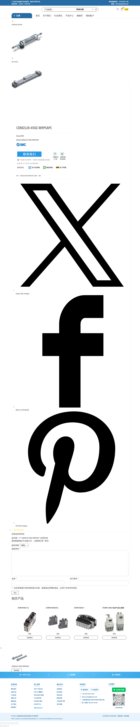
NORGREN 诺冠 (39, 695)
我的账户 (90, 15)
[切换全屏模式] (7, 723)
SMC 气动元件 (38, 689)
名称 (14, 578)
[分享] (11, 723)
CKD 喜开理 (37, 698)
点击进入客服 (120, 690)
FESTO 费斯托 (38, 692)
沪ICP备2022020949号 (110, 716)
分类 (18, 15)
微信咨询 (85, 689)
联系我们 (13, 707)
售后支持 (59, 695)
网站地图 (126, 716)
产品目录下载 (61, 701)
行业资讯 (58, 15)
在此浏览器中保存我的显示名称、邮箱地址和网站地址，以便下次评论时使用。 (46, 588)
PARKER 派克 (38, 701)
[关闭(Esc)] (16, 723)
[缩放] (2, 723)
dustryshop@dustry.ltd (89, 697)
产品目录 (13, 695)
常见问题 (59, 704)
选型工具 (13, 698)
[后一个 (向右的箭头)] (7, 726)
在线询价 (59, 689)
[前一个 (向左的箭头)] (2, 726)
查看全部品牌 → (38, 708)
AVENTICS (37, 704)
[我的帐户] (117, 9)
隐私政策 (120, 716)
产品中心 (69, 15)
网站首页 (13, 689)
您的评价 (16, 548)
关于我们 (47, 15)
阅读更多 (30, 638)
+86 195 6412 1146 (88, 694)
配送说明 (59, 698)
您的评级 (16, 545)
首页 (38, 15)
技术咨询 (59, 692)
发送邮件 (95, 689)
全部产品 (13, 692)
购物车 (80, 15)
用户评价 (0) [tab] (18, 530)
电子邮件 (74, 578)
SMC (40, 176)
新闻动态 (13, 701)
